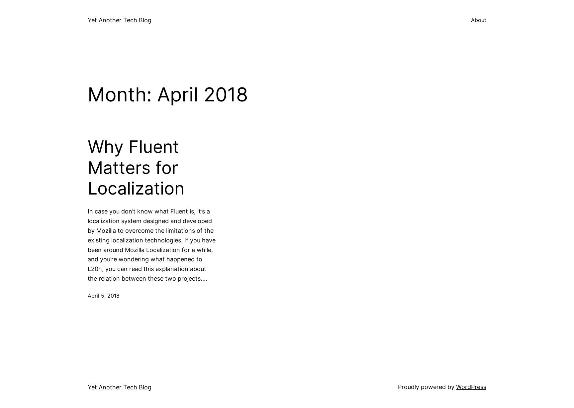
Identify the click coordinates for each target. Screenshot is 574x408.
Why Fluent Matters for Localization (136, 168)
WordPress (471, 386)
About (478, 20)
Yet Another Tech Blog (119, 20)
